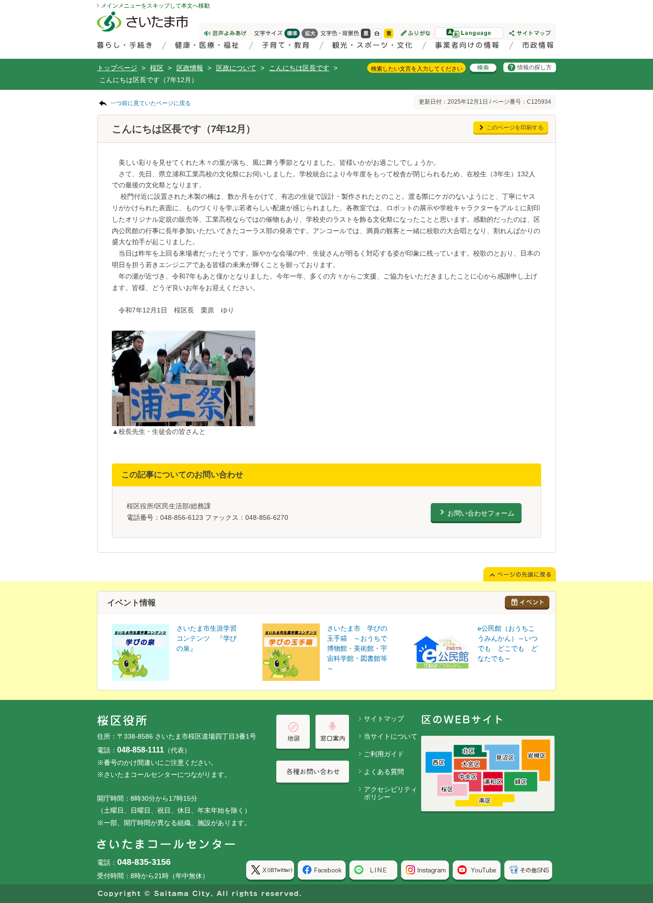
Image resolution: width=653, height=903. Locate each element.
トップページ (117, 68)
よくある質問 (384, 771)
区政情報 (189, 68)
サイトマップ (384, 718)
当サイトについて (390, 736)
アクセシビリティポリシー (390, 793)
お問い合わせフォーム (480, 513)
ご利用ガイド (384, 754)
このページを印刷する (515, 127)
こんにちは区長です (299, 68)
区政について (236, 68)
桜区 (156, 68)
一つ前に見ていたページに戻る (150, 103)
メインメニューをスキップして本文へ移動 (155, 5)
